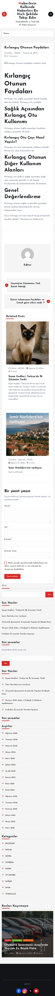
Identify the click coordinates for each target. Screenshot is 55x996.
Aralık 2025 (10, 771)
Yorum (7, 506)
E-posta (8, 539)
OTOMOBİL (10, 875)
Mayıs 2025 (10, 815)
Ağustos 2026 (11, 733)
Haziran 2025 (11, 809)
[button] (48, 906)
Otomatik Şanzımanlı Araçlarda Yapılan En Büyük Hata (26, 622)
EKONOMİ (9, 843)
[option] (27, 934)
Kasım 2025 (10, 777)
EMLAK (21, 460)
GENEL (17, 53)
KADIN (8, 869)
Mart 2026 (10, 758)
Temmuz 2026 (11, 740)
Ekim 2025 (9, 784)
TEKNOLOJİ (10, 894)
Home (6, 34)
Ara (4, 585)
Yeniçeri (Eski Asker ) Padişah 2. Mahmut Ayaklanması (26, 628)
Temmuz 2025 (11, 803)
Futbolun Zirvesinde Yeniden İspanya (18, 634)
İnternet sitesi (10, 551)
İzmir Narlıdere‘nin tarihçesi (14, 616)
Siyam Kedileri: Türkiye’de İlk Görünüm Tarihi (21, 610)
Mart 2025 (10, 828)
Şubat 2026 (10, 765)
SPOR (7, 888)
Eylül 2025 (9, 790)
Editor (9, 53)
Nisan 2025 (10, 822)
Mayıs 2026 (10, 752)
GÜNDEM (9, 862)
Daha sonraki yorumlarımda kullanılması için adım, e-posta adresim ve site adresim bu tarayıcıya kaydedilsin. (25, 566)
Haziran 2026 (11, 746)
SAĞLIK (8, 881)
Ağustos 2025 (11, 796)
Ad (6, 527)
